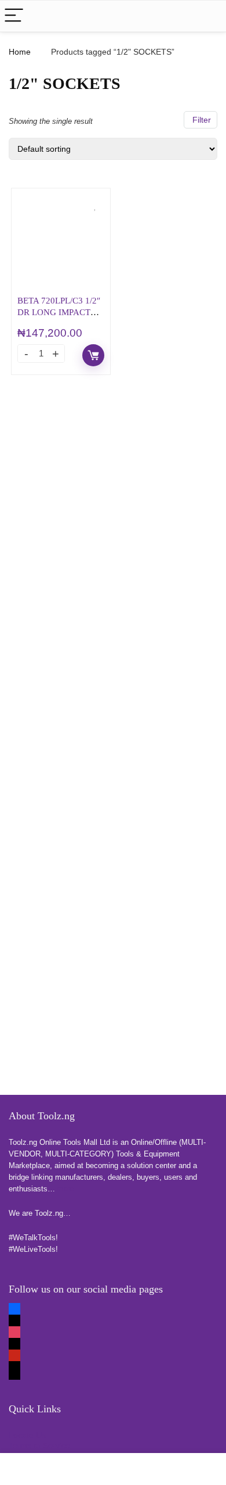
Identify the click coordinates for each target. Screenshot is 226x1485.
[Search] (208, 16)
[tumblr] (14, 1374)
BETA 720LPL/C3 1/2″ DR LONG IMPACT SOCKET (58, 312)
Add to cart (93, 355)
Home (20, 51)
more (65, 1188)
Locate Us (27, 1435)
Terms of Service (39, 1445)
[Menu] (14, 16)
